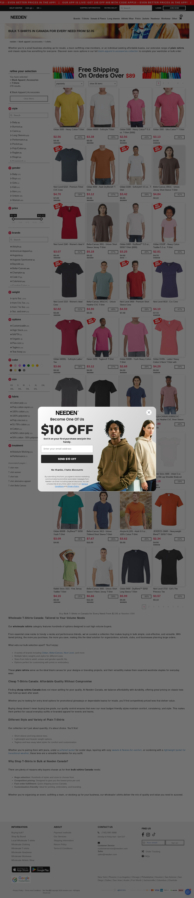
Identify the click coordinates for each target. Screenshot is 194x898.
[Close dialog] (149, 412)
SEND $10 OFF (67, 459)
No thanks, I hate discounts (67, 470)
